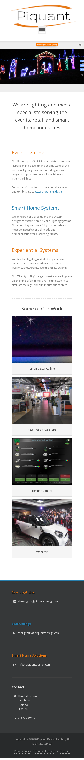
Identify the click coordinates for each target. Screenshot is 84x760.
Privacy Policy (22, 751)
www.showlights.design (49, 191)
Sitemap (65, 751)
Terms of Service (45, 751)
